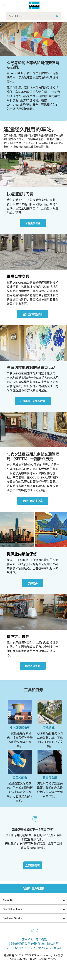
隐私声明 (53, 943)
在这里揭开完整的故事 (32, 400)
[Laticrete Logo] (29, 5)
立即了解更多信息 (33, 500)
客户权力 (27, 939)
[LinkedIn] (32, 930)
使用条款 (41, 939)
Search (57, 16)
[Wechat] (37, 930)
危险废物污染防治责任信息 (27, 943)
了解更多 (33, 583)
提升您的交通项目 (33, 314)
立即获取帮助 (32, 865)
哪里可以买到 (32, 665)
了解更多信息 (32, 223)
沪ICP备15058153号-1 (21, 948)
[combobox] (34, 16)
